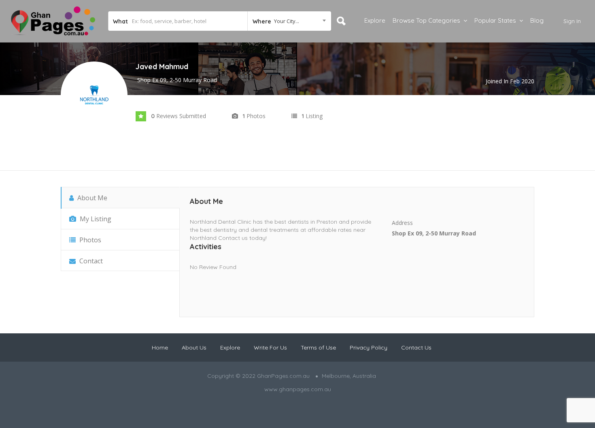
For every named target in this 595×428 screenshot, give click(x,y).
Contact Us (416, 347)
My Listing (94, 218)
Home (160, 347)
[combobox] (289, 21)
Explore (374, 20)
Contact (90, 260)
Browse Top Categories (426, 20)
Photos (89, 239)
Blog (537, 20)
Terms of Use (318, 347)
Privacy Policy (368, 347)
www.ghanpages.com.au (297, 389)
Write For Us (270, 347)
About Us (194, 347)
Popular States (495, 20)
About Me (91, 197)
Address (402, 223)
